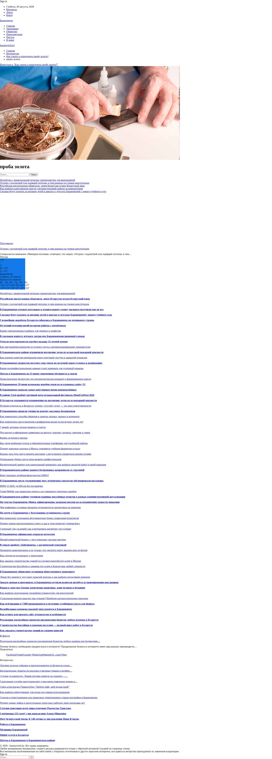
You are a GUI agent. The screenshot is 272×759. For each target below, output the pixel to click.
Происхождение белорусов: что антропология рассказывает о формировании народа (45, 379)
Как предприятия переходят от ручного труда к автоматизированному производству (45, 347)
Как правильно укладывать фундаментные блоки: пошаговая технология (39, 518)
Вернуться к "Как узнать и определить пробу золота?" (29, 64)
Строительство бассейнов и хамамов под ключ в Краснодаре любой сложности (42, 566)
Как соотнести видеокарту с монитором (21, 555)
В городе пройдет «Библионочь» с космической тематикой (33, 545)
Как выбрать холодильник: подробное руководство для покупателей (37, 593)
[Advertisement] (94, 217)
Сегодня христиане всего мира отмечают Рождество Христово (35, 708)
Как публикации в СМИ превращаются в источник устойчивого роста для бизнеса (47, 603)
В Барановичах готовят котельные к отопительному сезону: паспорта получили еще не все (52, 309)
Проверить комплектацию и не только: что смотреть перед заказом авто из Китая (43, 550)
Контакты (11, 9)
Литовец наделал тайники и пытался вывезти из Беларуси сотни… (36, 665)
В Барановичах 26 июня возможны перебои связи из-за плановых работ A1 (42, 384)
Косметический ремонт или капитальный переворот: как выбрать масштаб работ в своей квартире (53, 464)
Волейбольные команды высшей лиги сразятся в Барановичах (36, 609)
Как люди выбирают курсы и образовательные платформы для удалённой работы (44, 443)
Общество (11, 31)
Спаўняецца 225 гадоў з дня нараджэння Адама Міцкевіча (33, 713)
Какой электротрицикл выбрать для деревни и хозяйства (30, 331)
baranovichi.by (7, 45)
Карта (9, 15)
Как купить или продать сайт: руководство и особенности (33, 614)
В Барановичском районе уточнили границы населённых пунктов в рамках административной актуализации (62, 496)
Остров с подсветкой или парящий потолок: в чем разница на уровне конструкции (44, 183)
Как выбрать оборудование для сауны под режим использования (34, 692)
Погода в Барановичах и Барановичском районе (27, 740)
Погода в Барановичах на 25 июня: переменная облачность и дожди (38, 373)
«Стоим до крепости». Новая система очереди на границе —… (34, 676)
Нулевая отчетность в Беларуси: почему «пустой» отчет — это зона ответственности (45, 405)
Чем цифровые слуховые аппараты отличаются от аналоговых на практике (40, 507)
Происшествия (14, 34)
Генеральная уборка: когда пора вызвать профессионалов (30, 459)
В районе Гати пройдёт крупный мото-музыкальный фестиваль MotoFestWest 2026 (47, 395)
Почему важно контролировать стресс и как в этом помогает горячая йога (40, 523)
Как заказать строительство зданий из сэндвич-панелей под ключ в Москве (40, 561)
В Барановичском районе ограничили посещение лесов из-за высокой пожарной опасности (51, 352)
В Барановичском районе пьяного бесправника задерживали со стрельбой (42, 470)
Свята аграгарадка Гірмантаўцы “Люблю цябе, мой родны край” (34, 687)
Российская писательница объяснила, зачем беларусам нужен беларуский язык (42, 185)
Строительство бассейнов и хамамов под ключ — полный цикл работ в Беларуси (46, 625)
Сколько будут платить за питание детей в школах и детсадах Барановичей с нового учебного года (53, 191)
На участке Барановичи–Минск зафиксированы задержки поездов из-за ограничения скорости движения (60, 502)
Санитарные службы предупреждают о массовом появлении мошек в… (38, 681)
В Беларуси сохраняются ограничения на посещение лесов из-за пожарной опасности (48, 400)
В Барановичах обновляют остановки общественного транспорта (37, 571)
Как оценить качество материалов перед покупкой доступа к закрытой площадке (43, 357)
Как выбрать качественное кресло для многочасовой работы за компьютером (41, 188)
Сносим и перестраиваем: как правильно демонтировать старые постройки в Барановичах (48, 697)
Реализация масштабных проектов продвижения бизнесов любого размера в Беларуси (49, 619)
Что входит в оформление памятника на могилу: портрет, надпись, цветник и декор (45, 432)
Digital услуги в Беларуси (14, 735)
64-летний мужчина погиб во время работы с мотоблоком (33, 325)
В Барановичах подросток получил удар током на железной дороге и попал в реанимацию (51, 363)
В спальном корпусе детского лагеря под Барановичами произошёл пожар (42, 336)
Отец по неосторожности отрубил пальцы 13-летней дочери (34, 341)
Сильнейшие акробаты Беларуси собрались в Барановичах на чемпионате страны (47, 320)
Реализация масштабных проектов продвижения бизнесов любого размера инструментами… (50, 641)
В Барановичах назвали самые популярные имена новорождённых (38, 389)
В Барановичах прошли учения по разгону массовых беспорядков (37, 411)
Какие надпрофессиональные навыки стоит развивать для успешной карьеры (41, 368)
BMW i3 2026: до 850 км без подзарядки (21, 486)
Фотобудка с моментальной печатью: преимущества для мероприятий (37, 180)
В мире (10, 40)
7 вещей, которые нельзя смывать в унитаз (23, 427)
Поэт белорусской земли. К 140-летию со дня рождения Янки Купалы (39, 719)
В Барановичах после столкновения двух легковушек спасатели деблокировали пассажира (51, 480)
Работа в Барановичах (13, 724)
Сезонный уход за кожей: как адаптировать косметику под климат (35, 529)
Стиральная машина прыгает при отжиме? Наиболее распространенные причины (44, 598)
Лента (9, 12)
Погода (10, 37)
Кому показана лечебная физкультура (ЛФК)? (24, 475)
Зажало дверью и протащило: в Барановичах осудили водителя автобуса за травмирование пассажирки (59, 582)
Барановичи (6, 20)
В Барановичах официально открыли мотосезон (27, 534)
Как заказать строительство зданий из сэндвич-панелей (31, 630)
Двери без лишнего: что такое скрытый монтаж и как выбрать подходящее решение (45, 577)
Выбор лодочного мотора (13, 438)
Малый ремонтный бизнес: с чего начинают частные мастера (33, 539)
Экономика (12, 28)
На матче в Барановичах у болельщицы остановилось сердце (35, 512)
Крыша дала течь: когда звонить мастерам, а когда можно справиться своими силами (45, 454)
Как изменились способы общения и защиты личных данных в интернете (39, 416)
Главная (10, 26)
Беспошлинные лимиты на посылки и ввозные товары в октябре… (36, 670)
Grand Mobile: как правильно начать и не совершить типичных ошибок (38, 491)
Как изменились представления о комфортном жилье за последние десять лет (41, 421)
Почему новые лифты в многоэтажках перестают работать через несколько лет (42, 703)
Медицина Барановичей (13, 729)
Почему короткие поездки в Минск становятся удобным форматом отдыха (40, 448)
